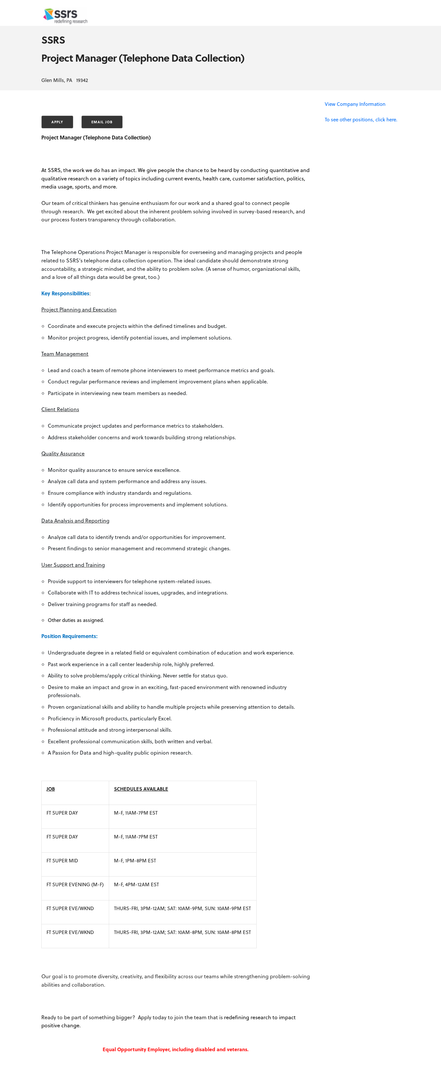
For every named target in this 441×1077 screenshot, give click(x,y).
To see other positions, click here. (361, 119)
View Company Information (355, 103)
